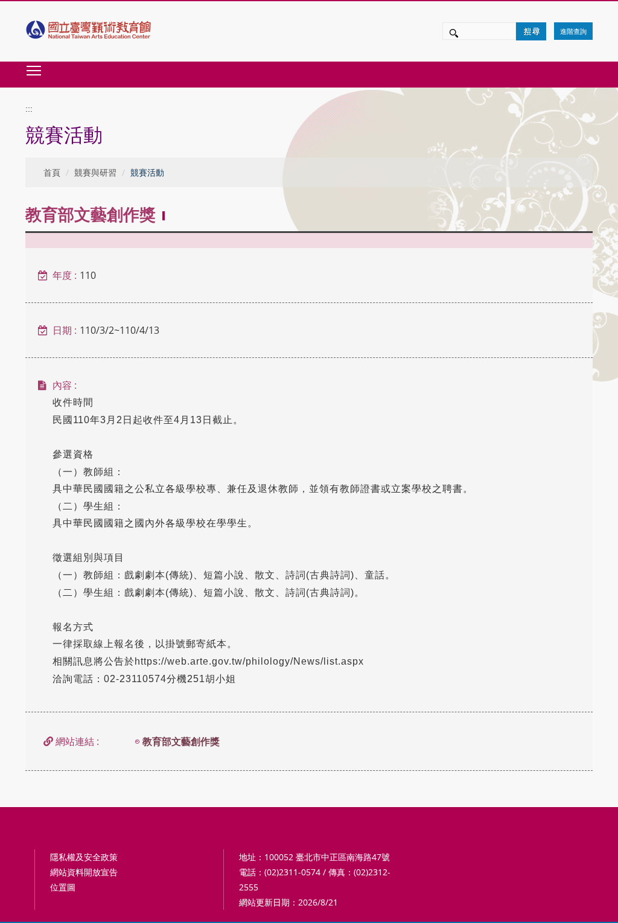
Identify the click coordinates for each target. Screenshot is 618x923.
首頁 (51, 172)
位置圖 (62, 887)
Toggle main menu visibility (33, 70)
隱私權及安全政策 (84, 857)
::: (29, 108)
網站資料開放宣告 (84, 872)
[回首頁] (89, 26)
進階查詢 (573, 31)
